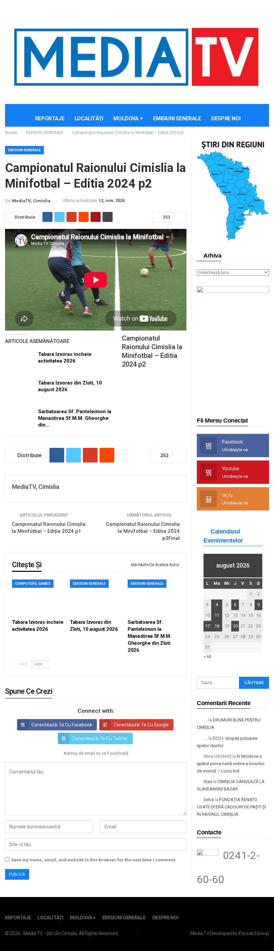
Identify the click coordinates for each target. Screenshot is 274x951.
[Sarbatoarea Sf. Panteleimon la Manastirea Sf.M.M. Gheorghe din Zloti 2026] (19, 419)
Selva (208, 799)
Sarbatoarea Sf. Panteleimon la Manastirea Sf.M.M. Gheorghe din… (74, 418)
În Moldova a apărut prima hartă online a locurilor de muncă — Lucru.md (231, 763)
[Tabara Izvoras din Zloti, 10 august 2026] (19, 390)
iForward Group (253, 933)
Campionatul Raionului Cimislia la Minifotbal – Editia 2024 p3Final (143, 531)
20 (235, 625)
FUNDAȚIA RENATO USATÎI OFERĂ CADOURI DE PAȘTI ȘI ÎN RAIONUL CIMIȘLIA (231, 807)
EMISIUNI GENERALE (177, 118)
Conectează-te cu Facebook (61, 724)
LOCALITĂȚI (89, 118)
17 (207, 625)
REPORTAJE (49, 118)
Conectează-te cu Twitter (100, 738)
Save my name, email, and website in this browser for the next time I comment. (93, 859)
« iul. (207, 656)
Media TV (200, 933)
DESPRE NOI (225, 118)
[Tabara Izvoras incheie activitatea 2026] (19, 361)
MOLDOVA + (128, 118)
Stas (207, 781)
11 (217, 615)
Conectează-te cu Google (141, 724)
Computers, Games (32, 583)
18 (217, 625)
